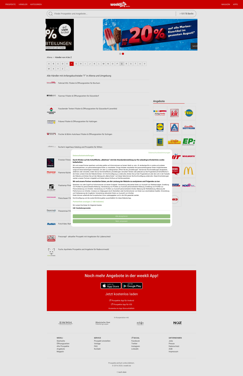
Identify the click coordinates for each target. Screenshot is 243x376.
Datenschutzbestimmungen (159, 153)
